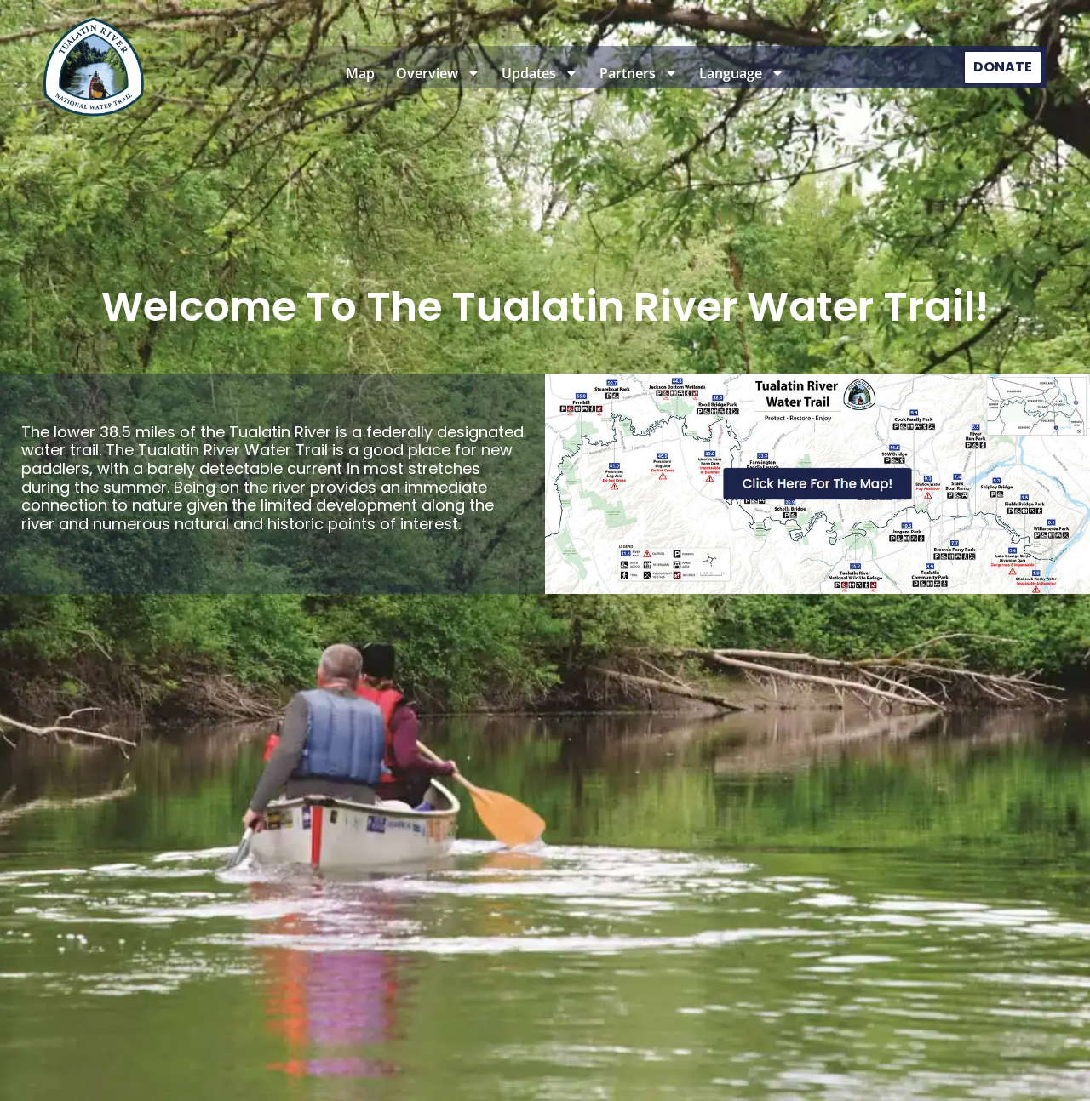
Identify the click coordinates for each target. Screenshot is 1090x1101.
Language (730, 73)
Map (360, 73)
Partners (628, 73)
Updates (529, 73)
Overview (427, 73)
